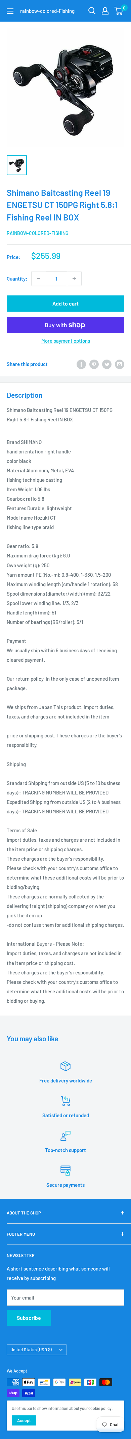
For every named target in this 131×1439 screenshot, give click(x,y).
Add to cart (65, 303)
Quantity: (17, 279)
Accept (24, 1420)
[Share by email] (119, 364)
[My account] (105, 11)
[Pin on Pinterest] (94, 364)
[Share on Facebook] (81, 364)
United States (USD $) (31, 1349)
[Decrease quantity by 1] (39, 278)
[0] (119, 11)
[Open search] (92, 11)
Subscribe (29, 1317)
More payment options (65, 341)
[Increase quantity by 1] (74, 278)
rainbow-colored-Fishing (38, 233)
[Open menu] (10, 11)
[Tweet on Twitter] (107, 364)
